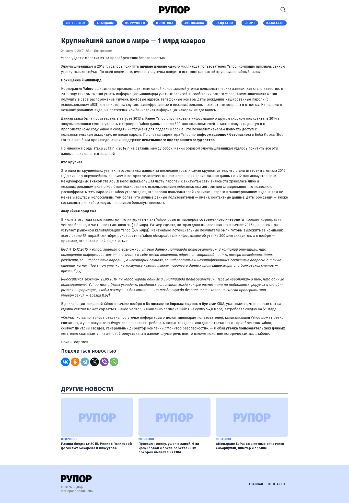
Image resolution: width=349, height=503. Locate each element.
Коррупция (135, 23)
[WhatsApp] (114, 362)
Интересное (76, 23)
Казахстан (275, 23)
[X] (94, 362)
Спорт (250, 23)
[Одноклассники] (75, 362)
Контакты (276, 484)
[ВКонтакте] (65, 362)
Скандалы (105, 23)
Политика (164, 23)
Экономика (194, 23)
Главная (256, 484)
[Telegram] (84, 362)
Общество (224, 23)
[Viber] (104, 362)
